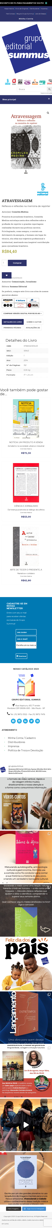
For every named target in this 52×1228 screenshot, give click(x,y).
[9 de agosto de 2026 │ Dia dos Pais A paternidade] (26, 964)
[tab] (13, 322)
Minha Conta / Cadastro (22, 738)
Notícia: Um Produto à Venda (26, 442)
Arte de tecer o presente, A (26, 570)
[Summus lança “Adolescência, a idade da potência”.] (26, 1125)
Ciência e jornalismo (26, 506)
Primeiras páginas (12, 328)
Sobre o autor (34, 322)
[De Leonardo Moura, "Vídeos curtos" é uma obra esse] (26, 803)
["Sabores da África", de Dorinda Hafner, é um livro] (26, 857)
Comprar (17, 263)
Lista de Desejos (40, 14)
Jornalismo (31, 281)
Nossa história (9, 9)
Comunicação (18, 281)
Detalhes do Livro (13, 322)
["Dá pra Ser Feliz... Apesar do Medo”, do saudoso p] (26, 910)
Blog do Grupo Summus (25, 14)
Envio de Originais (21, 9)
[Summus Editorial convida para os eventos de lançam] (26, 1071)
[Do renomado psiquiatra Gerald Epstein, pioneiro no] (26, 1178)
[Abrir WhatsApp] (46, 1222)
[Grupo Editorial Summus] (26, 49)
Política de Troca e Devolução (25, 750)
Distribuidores (34, 9)
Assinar (22, 656)
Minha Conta (26, 19)
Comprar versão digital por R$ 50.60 (22, 313)
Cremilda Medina (20, 212)
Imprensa (44, 9)
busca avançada (46, 93)
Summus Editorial (18, 286)
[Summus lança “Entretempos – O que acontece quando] (26, 1017)
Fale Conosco (10, 14)
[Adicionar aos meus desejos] (6, 275)
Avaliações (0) (33, 328)
